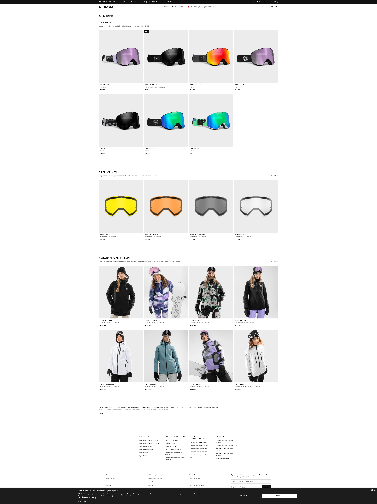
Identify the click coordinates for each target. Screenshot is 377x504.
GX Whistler (195, 85)
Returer (108, 475)
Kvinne (235, 487)
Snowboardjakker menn (198, 442)
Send (267, 487)
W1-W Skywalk (106, 320)
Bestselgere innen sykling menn (226, 445)
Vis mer (101, 413)
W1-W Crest (195, 320)
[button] (149, 498)
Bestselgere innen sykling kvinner (224, 441)
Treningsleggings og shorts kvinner (173, 453)
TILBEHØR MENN (108, 172)
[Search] (267, 7)
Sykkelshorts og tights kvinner (149, 443)
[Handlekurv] (272, 7)
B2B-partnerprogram (155, 478)
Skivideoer (194, 482)
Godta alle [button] (280, 496)
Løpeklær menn (170, 443)
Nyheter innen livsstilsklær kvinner (225, 454)
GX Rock (103, 149)
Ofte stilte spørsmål (154, 482)
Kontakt (150, 485)
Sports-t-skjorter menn (173, 449)
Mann (244, 487)
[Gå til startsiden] (106, 7)
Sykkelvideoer (195, 478)
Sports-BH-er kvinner (172, 440)
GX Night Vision (151, 234)
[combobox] (372, 490)
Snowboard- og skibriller (198, 455)
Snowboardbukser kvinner (199, 451)
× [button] (375, 490)
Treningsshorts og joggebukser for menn (175, 458)
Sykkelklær (144, 436)
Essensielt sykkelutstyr (223, 458)
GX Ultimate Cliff (152, 85)
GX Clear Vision (241, 234)
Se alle (273, 176)
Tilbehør (193, 458)
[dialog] (188, 496)
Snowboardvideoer (197, 485)
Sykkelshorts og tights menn (149, 440)
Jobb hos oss (110, 482)
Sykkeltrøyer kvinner (146, 449)
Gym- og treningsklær (175, 436)
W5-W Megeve (240, 384)
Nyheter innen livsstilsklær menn (225, 449)
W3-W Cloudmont (152, 320)
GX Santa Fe (150, 149)
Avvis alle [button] (243, 496)
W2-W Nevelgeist (107, 384)
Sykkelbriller (143, 452)
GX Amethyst (105, 85)
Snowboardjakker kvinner (199, 445)
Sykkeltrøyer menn (145, 446)
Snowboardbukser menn (198, 448)
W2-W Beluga (150, 384)
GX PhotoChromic (197, 234)
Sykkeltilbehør (144, 456)
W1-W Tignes (195, 384)
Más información (127, 496)
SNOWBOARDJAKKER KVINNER (117, 258)
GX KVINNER (106, 22)
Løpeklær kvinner (171, 446)
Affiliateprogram (153, 475)
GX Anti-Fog (105, 234)
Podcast (108, 485)
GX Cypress (194, 149)
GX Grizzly (239, 85)
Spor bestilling (111, 478)
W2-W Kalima (240, 320)
